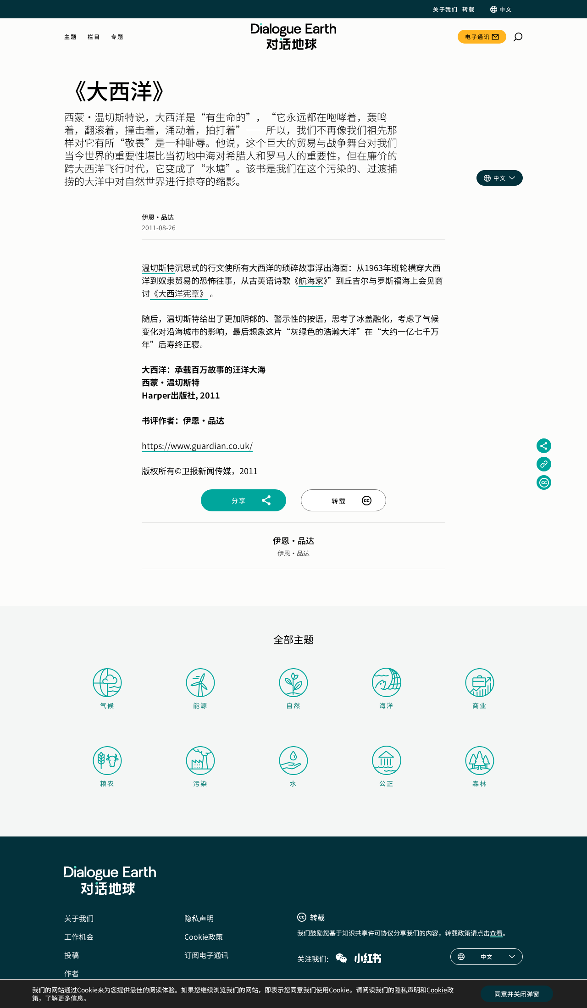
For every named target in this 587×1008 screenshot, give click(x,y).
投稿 (71, 954)
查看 (496, 932)
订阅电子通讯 (206, 954)
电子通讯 (477, 36)
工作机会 (79, 936)
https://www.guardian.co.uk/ (197, 445)
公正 (386, 783)
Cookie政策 (203, 936)
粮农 (107, 783)
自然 (293, 705)
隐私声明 (199, 918)
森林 (479, 783)
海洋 (386, 705)
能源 (200, 705)
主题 (70, 36)
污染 (200, 783)
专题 (117, 36)
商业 (479, 705)
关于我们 (445, 9)
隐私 (400, 989)
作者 (71, 973)
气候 (107, 705)
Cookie (436, 989)
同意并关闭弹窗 (516, 993)
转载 (468, 9)
